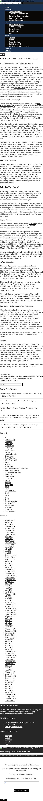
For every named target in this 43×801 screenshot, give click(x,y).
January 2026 (9, 528)
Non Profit (8, 442)
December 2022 (10, 574)
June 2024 (8, 551)
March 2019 (9, 649)
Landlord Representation (19, 16)
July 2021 (8, 596)
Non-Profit (8, 464)
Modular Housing (11, 454)
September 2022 (10, 580)
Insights (8, 48)
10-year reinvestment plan (30, 326)
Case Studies (14, 42)
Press (11, 40)
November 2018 (10, 658)
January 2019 (9, 653)
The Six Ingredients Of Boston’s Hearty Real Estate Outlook (19, 59)
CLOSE (3, 800)
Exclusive (8, 479)
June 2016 (8, 686)
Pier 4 (7, 487)
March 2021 (9, 602)
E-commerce (9, 446)
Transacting (9, 444)
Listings (8, 22)
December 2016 (10, 676)
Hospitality (13, 31)
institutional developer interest (14, 150)
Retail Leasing (15, 29)
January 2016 (9, 696)
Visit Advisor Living (21, 790)
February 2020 (10, 629)
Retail (7, 499)
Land (11, 33)
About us (8, 35)
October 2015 (10, 701)
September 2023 (10, 559)
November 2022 (10, 576)
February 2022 (10, 594)
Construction (9, 450)
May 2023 (8, 563)
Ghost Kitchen (10, 458)
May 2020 (8, 623)
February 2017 (10, 672)
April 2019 (8, 647)
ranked (24, 170)
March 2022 (9, 592)
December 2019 (10, 631)
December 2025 (10, 530)
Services (8, 9)
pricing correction (30, 73)
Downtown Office (11, 501)
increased (32, 224)
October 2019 (10, 635)
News (7, 495)
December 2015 (10, 699)
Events (7, 493)
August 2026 (9, 520)
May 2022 (8, 588)
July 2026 (8, 522)
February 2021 (10, 604)
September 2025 (10, 535)
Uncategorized (10, 511)
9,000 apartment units (26, 112)
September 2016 (10, 680)
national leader (26, 310)
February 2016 (10, 694)
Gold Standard (15, 44)
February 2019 (10, 651)
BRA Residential (11, 460)
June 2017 (8, 668)
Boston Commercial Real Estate (16, 468)
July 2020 (8, 619)
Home (7, 7)
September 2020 (10, 614)
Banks (7, 462)
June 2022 (8, 586)
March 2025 (9, 539)
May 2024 (8, 553)
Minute (7, 481)
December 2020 (10, 608)
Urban (7, 489)
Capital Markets (15, 12)
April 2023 (8, 565)
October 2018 (10, 660)
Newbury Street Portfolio (19, 46)
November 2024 (10, 543)
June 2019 (8, 643)
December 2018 (10, 655)
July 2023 (8, 561)
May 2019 (8, 645)
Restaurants (9, 456)
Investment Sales (16, 25)
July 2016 (8, 684)
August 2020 (9, 617)
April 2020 (8, 625)
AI (6, 438)
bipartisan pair (19, 88)
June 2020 (8, 621)
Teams (12, 38)
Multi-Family (9, 505)
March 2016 (9, 692)
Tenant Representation (18, 14)
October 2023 (10, 557)
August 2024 (9, 547)
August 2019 (9, 639)
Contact (8, 51)
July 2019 (8, 641)
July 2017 (8, 666)
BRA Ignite (9, 485)
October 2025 (10, 533)
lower (8, 228)
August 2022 (9, 582)
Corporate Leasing (16, 18)
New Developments (12, 470)
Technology (9, 448)
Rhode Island (9, 476)
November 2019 (10, 633)
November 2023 (10, 555)
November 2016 (10, 678)
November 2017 (10, 662)
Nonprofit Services (16, 20)
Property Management (13, 472)
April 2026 (8, 524)
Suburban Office (11, 503)
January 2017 (9, 674)
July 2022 (8, 584)
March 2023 (9, 567)
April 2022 (8, 590)
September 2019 (10, 637)
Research (8, 483)
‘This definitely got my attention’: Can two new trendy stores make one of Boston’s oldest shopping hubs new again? (19, 417)
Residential (9, 466)
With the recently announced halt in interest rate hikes (20, 351)
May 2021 (8, 598)
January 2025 (9, 541)
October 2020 (10, 612)
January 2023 (9, 571)
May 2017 (8, 670)
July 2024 (8, 549)
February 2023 (10, 569)
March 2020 (9, 627)
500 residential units (16, 270)
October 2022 (10, 578)
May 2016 (8, 688)
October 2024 (10, 545)
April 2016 (8, 690)
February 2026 (10, 526)
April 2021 (8, 600)
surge (7, 278)
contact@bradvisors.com (13, 727)
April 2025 (8, 537)
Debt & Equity (10, 440)
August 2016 (9, 682)
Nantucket (8, 474)
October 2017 (10, 664)
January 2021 (9, 606)
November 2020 (10, 610)
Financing (8, 509)
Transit (7, 452)
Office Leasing (15, 27)
